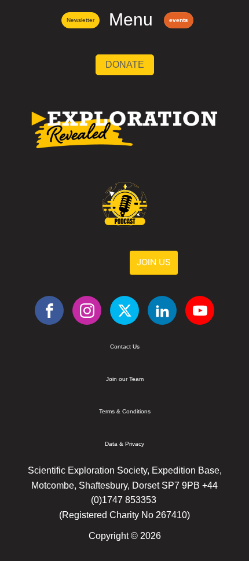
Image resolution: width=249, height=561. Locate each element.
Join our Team (125, 379)
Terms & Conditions (125, 411)
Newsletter (80, 20)
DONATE (124, 64)
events (178, 20)
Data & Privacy (124, 444)
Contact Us (125, 346)
